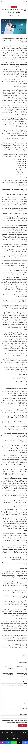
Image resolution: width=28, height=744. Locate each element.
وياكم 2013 (14, 7)
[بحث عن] (26, 2)
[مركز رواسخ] (23, 2)
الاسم (25, 703)
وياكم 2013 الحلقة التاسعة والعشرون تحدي (7, 667)
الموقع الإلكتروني (23, 714)
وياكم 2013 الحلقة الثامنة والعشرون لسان (21, 673)
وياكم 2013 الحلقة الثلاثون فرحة (21, 667)
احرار (24, 655)
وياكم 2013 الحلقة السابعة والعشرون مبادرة (7, 673)
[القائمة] (1, 2)
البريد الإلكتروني (23, 708)
